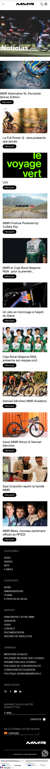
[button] (25, 767)
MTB (6, 565)
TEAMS (8, 595)
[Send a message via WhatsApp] (45, 753)
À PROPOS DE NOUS (15, 599)
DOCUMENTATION (14, 632)
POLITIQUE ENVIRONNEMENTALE (22, 673)
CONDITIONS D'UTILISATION (19, 669)
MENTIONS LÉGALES (15, 654)
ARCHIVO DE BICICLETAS (18, 636)
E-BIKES (8, 569)
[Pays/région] (45, 4)
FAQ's (7, 624)
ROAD (7, 557)
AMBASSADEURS (13, 591)
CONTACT (9, 628)
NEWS (7, 587)
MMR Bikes (32, 754)
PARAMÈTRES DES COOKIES (20, 662)
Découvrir (7, 102)
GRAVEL (8, 561)
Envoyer (35, 719)
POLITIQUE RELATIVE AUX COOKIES (24, 658)
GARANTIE (10, 620)
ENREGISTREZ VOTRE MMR (19, 617)
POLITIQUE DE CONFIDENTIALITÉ (22, 665)
